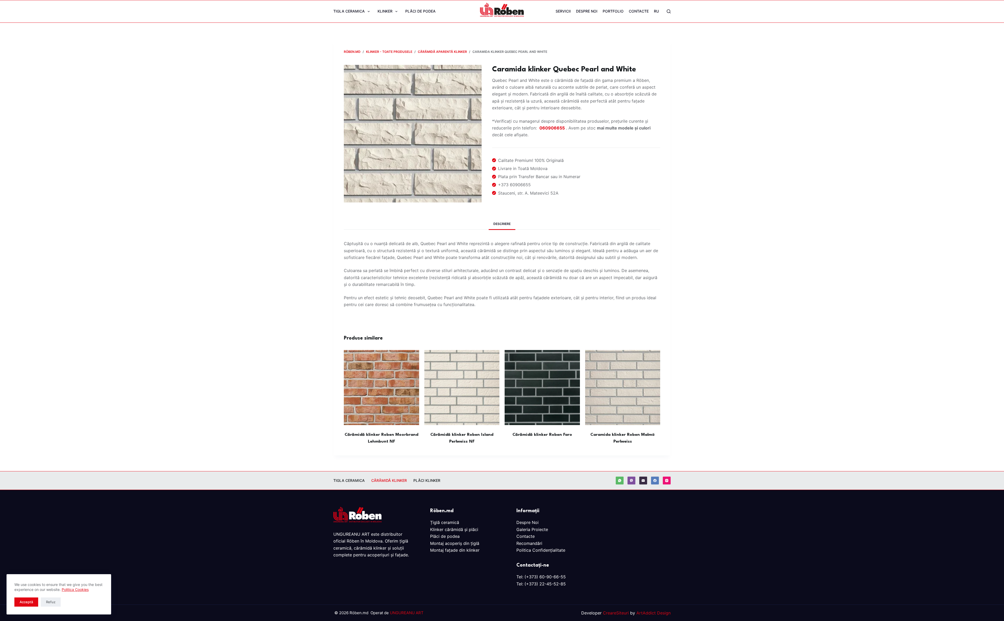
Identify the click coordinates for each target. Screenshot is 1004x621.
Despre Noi (586, 11)
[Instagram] (667, 480)
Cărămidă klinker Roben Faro (542, 435)
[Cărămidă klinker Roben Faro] (542, 387)
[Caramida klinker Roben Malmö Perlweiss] (622, 387)
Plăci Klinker (426, 480)
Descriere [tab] (502, 224)
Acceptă (26, 602)
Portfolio (613, 11)
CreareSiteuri (616, 613)
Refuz (50, 602)
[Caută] (669, 11)
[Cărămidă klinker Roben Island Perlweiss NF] (462, 387)
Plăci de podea (420, 11)
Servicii (563, 11)
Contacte (639, 11)
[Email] (643, 480)
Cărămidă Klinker (389, 480)
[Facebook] (655, 480)
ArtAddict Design (653, 613)
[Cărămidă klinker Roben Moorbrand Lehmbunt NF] (381, 387)
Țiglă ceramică (444, 522)
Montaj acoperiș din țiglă (454, 543)
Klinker (385, 11)
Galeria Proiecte (532, 529)
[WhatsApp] (620, 480)
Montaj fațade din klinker (455, 550)
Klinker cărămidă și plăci (454, 529)
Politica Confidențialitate (540, 550)
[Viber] (631, 480)
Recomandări (529, 543)
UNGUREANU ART (407, 612)
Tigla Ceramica (349, 11)
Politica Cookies (75, 589)
